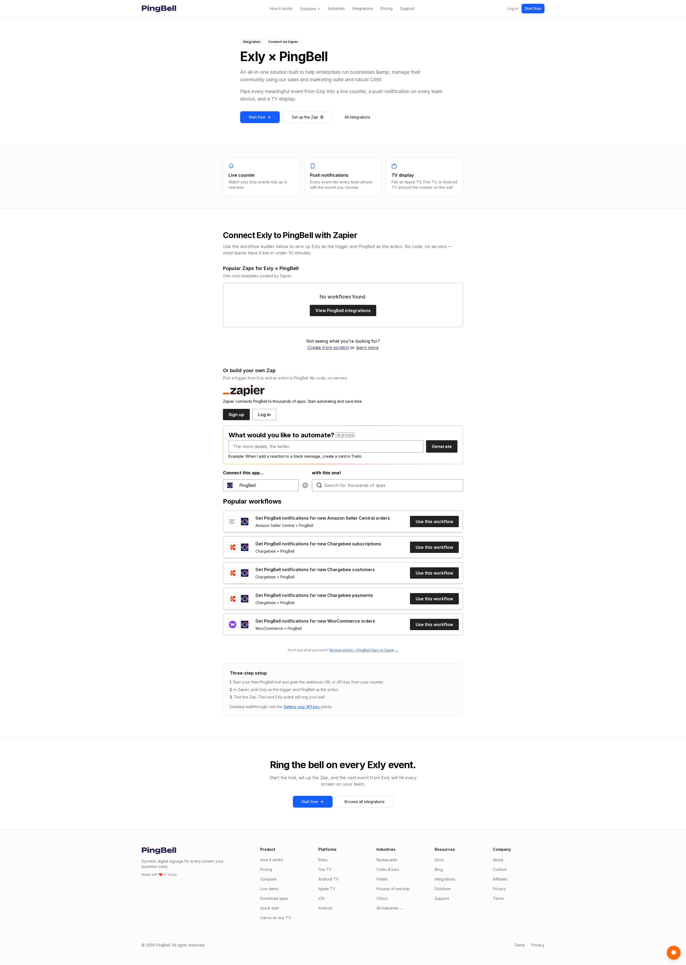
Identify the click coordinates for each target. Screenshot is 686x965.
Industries (336, 8)
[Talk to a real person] (674, 953)
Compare (268, 879)
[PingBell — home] (158, 8)
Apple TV (326, 888)
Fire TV (324, 869)
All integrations (357, 117)
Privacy (499, 888)
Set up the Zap (305, 117)
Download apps (274, 898)
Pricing (387, 8)
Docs (439, 859)
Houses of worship (393, 888)
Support (407, 8)
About (498, 859)
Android (325, 908)
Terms (498, 898)
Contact (499, 869)
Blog (439, 869)
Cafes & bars (387, 869)
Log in (513, 8)
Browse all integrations (365, 801)
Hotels (382, 879)
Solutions (308, 8)
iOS (321, 898)
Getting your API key (302, 706)
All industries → (389, 908)
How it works (281, 8)
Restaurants (386, 859)
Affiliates (500, 879)
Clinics (382, 898)
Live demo (269, 888)
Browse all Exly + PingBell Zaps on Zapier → (364, 650)
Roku (322, 859)
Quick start (269, 908)
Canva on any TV (275, 917)
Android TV (328, 879)
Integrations (362, 8)
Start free (533, 8)
